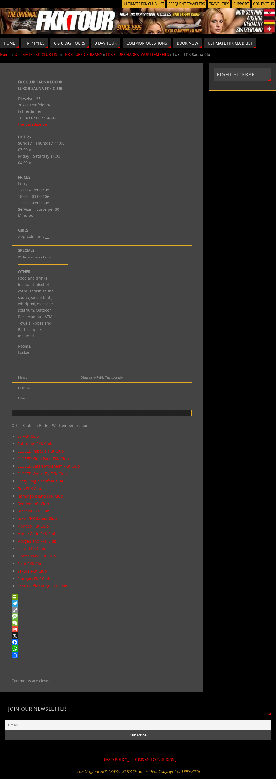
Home (5, 54)
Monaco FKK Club (33, 526)
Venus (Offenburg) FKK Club (42, 585)
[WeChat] (102, 623)
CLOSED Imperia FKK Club (40, 451)
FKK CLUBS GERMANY (82, 54)
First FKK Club (29, 488)
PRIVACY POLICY (114, 759)
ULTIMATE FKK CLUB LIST (144, 4)
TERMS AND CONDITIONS (153, 759)
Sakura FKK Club (32, 571)
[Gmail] (102, 629)
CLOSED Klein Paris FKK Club (43, 458)
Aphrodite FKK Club (35, 443)
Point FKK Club (30, 563)
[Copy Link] (102, 610)
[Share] (102, 655)
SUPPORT (241, 4)
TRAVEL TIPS (219, 4)
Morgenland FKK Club (37, 541)
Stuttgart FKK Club (33, 578)
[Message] (102, 616)
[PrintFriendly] (102, 597)
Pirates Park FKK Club (36, 556)
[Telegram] (102, 603)
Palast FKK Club (31, 548)
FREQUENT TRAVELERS (186, 4)
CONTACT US (263, 4)
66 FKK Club (28, 436)
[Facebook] (102, 642)
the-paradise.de (32, 124)
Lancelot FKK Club (33, 510)
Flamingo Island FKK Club (40, 496)
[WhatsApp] (102, 648)
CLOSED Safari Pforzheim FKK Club (48, 466)
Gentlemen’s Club (33, 503)
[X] (102, 635)
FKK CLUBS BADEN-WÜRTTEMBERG (137, 54)
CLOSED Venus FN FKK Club (42, 473)
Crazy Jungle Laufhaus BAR (41, 481)
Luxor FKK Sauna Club (37, 518)
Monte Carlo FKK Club (37, 533)
